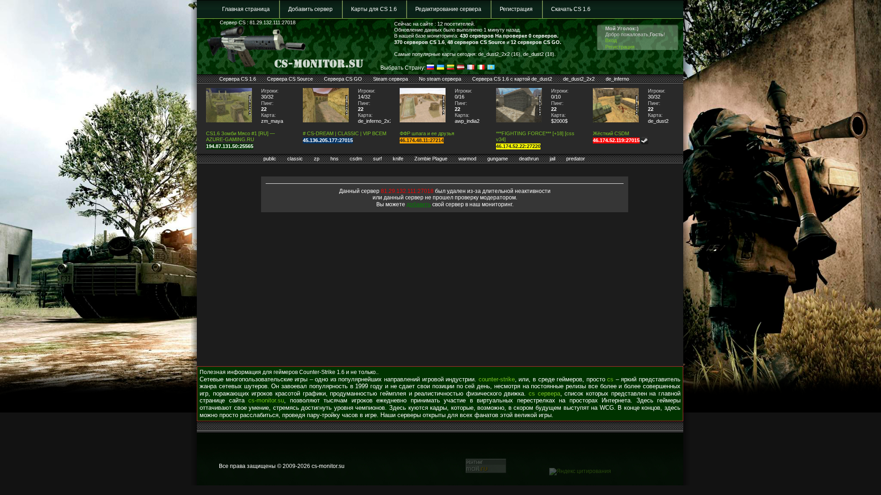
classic (295, 158)
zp (316, 158)
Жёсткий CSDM (611, 133)
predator (575, 158)
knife (398, 158)
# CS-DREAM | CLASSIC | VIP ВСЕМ (344, 133)
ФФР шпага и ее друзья (427, 133)
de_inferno (617, 79)
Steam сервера (390, 79)
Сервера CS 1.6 (237, 79)
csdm (356, 158)
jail (552, 158)
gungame (497, 158)
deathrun (529, 158)
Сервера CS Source (290, 79)
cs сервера (544, 393)
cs (610, 379)
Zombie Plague (430, 158)
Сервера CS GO (343, 79)
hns (334, 158)
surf (377, 158)
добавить (419, 204)
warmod (467, 158)
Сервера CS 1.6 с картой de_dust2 (512, 79)
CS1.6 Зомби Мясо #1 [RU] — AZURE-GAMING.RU (240, 136)
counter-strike (497, 379)
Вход (611, 40)
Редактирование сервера (448, 9)
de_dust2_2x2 (579, 79)
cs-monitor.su (266, 400)
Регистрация (516, 9)
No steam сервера (440, 79)
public (269, 158)
